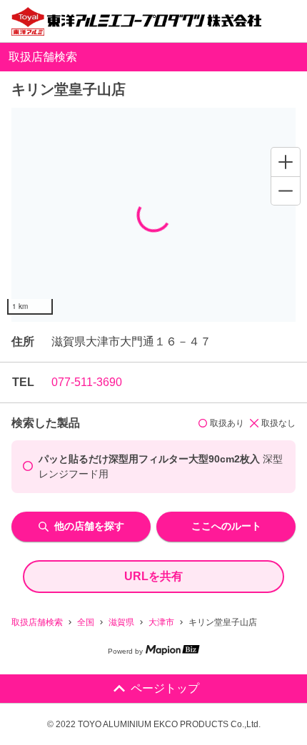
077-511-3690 (86, 382)
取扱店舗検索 (37, 622)
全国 (85, 622)
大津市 (161, 622)
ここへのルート (226, 526)
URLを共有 (153, 576)
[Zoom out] (285, 190)
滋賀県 (121, 622)
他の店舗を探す (89, 526)
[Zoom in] (285, 162)
